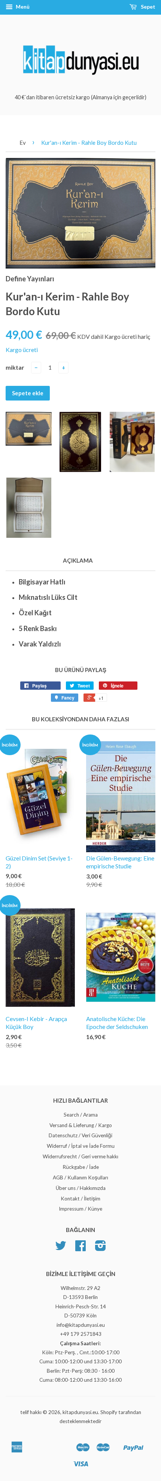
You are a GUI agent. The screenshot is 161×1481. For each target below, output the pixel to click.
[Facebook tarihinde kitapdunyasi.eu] (80, 1248)
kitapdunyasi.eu (80, 1412)
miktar (15, 367)
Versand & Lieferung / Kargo (80, 1125)
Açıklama (78, 560)
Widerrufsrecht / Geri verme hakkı (80, 1156)
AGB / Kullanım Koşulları (80, 1177)
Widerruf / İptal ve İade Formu (81, 1146)
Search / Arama (81, 1115)
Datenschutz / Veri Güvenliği (80, 1135)
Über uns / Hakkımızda (81, 1188)
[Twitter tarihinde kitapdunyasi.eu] (60, 1248)
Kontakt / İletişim (80, 1199)
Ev (22, 142)
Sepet (147, 6)
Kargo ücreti (22, 349)
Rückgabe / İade (81, 1167)
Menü (22, 6)
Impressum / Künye (80, 1209)
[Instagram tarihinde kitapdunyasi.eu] (100, 1248)
